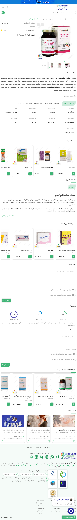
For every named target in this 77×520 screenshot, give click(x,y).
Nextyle (8, 253)
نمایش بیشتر (6, 215)
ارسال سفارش (40, 511)
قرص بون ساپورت (5, 396)
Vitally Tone (31, 26)
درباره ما (39, 447)
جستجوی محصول (40, 503)
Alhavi (51, 253)
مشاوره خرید (41, 506)
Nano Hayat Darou (70, 170)
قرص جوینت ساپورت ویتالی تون (67, 396)
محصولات (47, 447)
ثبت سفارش (41, 508)
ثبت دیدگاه (5, 364)
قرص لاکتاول (72, 167)
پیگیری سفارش (40, 514)
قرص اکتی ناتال (28, 167)
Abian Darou (28, 170)
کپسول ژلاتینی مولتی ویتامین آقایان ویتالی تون (23, 397)
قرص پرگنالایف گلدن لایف (47, 167)
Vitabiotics (7, 170)
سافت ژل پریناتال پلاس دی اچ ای (67, 250)
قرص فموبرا (50, 250)
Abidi (30, 253)
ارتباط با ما (30, 447)
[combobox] (40, 12)
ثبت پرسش (6, 300)
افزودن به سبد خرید (68, 517)
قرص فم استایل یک (5, 250)
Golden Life (50, 170)
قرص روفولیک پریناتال (26, 250)
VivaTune (72, 253)
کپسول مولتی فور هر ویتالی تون (45, 396)
